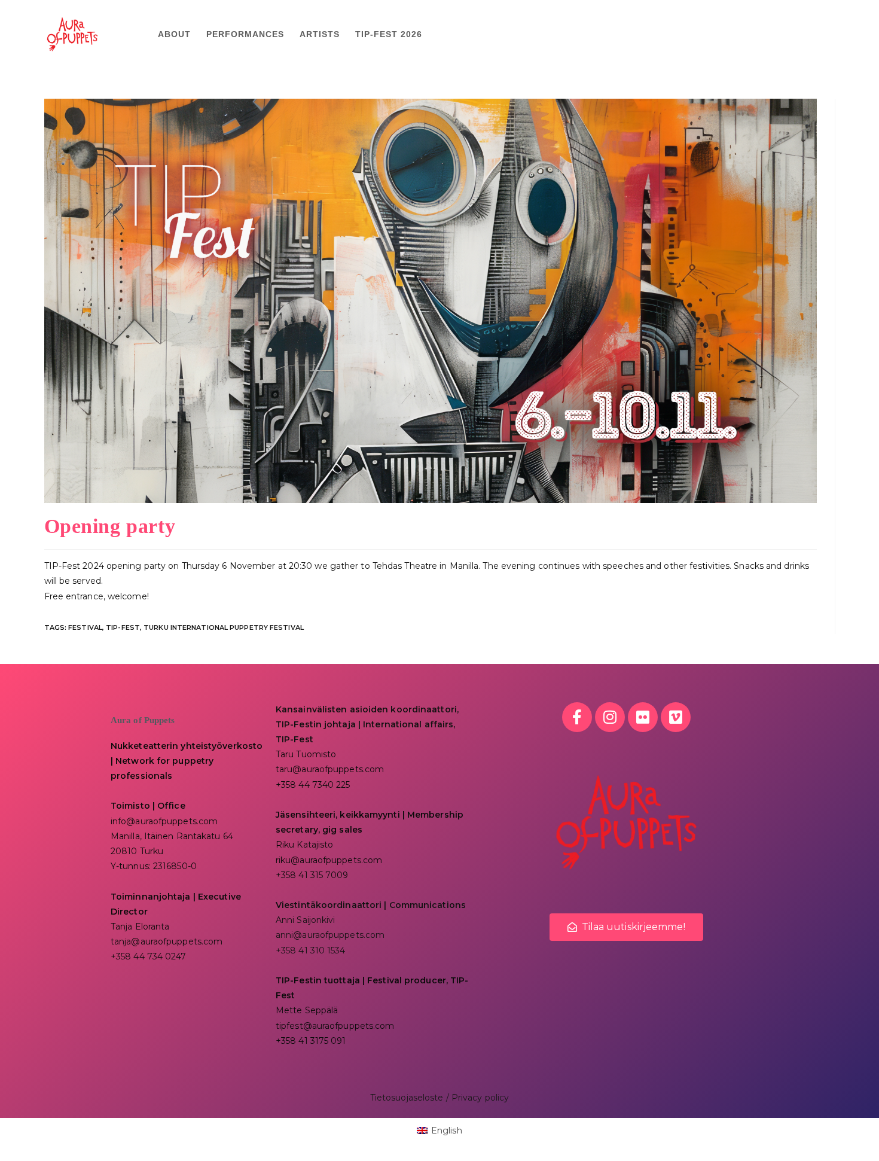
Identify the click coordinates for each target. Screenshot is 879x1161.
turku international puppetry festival (224, 627)
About (174, 34)
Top (850, 1132)
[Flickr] (643, 717)
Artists (320, 34)
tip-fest (123, 627)
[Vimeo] (676, 717)
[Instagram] (610, 717)
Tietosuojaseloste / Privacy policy (439, 1097)
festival (85, 627)
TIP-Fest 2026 (388, 34)
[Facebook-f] (577, 717)
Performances (245, 34)
